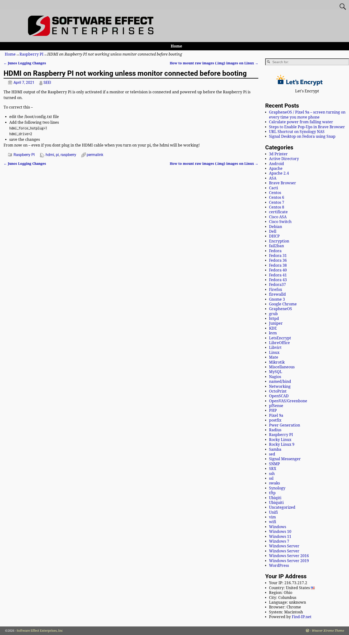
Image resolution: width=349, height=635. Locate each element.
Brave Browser (282, 183)
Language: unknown (287, 602)
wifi (272, 522)
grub (273, 314)
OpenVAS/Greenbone (288, 401)
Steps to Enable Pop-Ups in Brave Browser (307, 127)
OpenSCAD (279, 396)
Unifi (273, 512)
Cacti (273, 188)
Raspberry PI (31, 54)
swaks (274, 483)
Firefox (275, 289)
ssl (271, 478)
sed (272, 454)
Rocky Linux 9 (281, 444)
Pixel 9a (276, 415)
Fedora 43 (278, 280)
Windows (277, 527)
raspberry (68, 154)
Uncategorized (282, 507)
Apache (276, 168)
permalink (95, 154)
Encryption (279, 241)
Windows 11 (280, 536)
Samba (275, 449)
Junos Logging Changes (25, 63)
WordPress (279, 565)
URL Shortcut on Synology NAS (297, 131)
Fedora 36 (278, 260)
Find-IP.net (301, 617)
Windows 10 (280, 531)
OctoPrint (278, 391)
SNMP (274, 464)
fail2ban (276, 246)
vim (272, 517)
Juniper (276, 323)
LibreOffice (279, 343)
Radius (275, 430)
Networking (280, 386)
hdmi (50, 154)
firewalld (277, 294)
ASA (272, 178)
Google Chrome (283, 304)
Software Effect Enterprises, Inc (40, 630)
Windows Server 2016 (289, 556)
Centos (275, 192)
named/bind (280, 381)
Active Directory (284, 158)
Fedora (275, 251)
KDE (273, 328)
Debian (275, 226)
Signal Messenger (285, 459)
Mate (273, 357)
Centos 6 (276, 197)
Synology (277, 488)
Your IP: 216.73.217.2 (288, 583)
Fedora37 (277, 284)
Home (176, 46)
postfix (275, 420)
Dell (272, 231)
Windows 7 (279, 541)
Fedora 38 (278, 265)
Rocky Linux (280, 439)
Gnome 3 (277, 299)
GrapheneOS (280, 309)
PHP (273, 410)
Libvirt (275, 347)
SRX (272, 468)
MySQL (275, 372)
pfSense (276, 405)
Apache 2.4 (279, 173)
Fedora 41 (278, 275)
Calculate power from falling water (301, 122)
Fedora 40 (278, 270)
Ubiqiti (275, 498)
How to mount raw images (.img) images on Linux (214, 63)
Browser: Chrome (285, 607)
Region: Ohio (280, 592)
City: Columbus (282, 597)
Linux (274, 352)
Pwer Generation (284, 425)
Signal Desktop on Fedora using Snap (302, 136)
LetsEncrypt (280, 338)
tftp (272, 493)
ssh (272, 473)
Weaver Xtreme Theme (328, 630)
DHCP (274, 236)
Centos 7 (276, 202)
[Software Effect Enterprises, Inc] (92, 35)
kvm (273, 333)
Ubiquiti (276, 502)
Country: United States (290, 588)
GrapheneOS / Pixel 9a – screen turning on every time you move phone (307, 114)
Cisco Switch (280, 221)
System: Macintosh (286, 612)
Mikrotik (277, 362)
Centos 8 (276, 207)
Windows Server (284, 546)
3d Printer (278, 154)
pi (57, 154)
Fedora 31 (278, 255)
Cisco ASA (278, 217)
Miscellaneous (282, 367)
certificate (278, 212)
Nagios (275, 376)
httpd (274, 318)
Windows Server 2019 (289, 561)
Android (276, 163)
